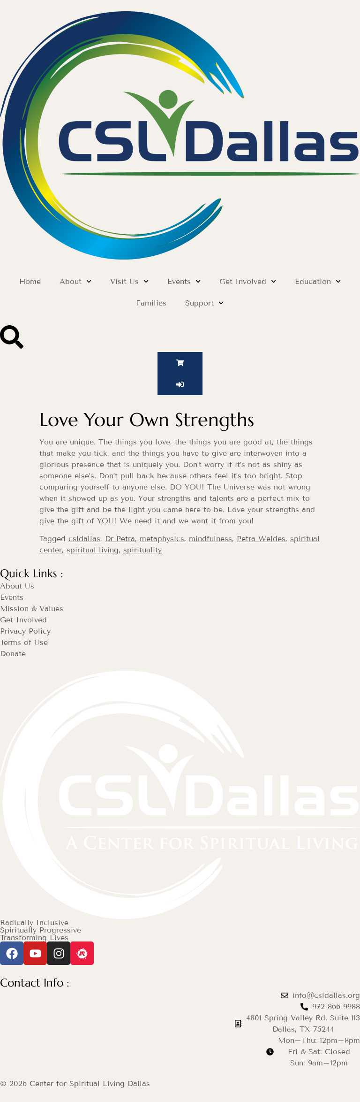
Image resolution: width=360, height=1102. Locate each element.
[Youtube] (35, 953)
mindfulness (210, 538)
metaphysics (162, 538)
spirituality (142, 549)
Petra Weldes (261, 538)
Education (313, 281)
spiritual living (93, 549)
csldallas (84, 538)
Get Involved (242, 281)
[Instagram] (58, 953)
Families (151, 302)
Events (179, 281)
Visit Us (124, 281)
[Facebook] (11, 953)
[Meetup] (82, 953)
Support (199, 302)
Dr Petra (120, 538)
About (71, 281)
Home (30, 281)
